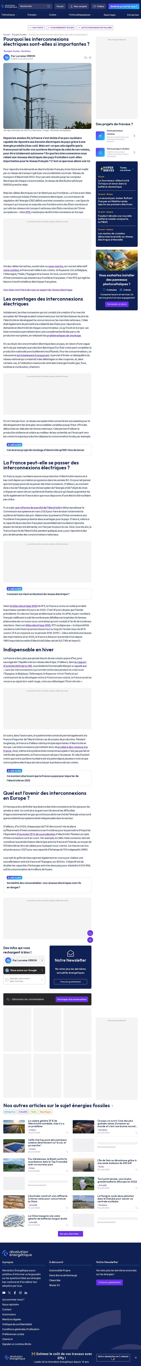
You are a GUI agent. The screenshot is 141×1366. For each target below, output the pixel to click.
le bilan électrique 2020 (23, 606)
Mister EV (54, 1285)
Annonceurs (9, 1314)
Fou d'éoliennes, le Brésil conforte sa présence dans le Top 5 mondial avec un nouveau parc (47, 1162)
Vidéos (100, 6)
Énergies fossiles (19, 35)
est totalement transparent (33, 355)
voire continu (11, 270)
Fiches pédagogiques (79, 14)
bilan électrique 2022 (38, 625)
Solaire (32, 1130)
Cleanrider (55, 1280)
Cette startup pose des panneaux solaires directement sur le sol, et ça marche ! (47, 1143)
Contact (6, 1309)
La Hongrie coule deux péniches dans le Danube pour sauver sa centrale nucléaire (115, 1199)
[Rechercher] (48, 6)
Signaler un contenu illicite (16, 1344)
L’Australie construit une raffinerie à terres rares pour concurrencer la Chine (47, 1199)
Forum (60, 6)
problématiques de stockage (64, 335)
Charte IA (7, 1339)
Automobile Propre (59, 1270)
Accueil (6, 35)
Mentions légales (11, 1319)
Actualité (23, 1112)
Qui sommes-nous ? (13, 1299)
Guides (52, 14)
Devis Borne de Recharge (63, 1275)
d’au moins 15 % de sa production (36, 834)
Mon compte (80, 6)
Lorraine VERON (25, 56)
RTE (28, 212)
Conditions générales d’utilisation (20, 1329)
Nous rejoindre (10, 1304)
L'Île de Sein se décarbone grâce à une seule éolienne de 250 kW (116, 1162)
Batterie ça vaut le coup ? (124, 6)
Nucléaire (26, 51)
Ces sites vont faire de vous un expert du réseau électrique (37, 289)
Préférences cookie (13, 1334)
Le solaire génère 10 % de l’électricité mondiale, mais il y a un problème (46, 1123)
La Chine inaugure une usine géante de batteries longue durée (47, 1217)
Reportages (110, 15)
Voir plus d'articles (69, 1233)
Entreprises (133, 15)
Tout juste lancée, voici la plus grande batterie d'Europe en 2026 (117, 1180)
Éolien (32, 1168)
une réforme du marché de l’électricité (38, 507)
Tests (33, 1112)
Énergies (32, 14)
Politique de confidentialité (17, 1324)
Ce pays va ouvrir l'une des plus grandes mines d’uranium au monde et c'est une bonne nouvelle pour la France (117, 1123)
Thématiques (8, 14)
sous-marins (55, 266)
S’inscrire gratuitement (109, 1282)
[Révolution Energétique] (9, 6)
